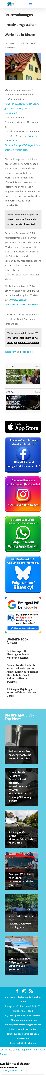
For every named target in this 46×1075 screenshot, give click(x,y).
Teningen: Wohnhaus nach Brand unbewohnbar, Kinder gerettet (20, 879)
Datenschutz (24, 997)
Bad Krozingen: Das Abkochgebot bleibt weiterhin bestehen (18, 654)
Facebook (14, 140)
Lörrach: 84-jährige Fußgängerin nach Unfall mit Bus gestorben (19, 964)
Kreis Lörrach (10, 48)
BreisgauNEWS (32, 43)
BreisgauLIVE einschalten (23, 1043)
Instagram (33, 135)
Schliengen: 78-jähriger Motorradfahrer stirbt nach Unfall (22, 692)
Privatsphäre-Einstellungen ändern (23, 1024)
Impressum (10, 997)
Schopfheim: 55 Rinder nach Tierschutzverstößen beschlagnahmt (21, 922)
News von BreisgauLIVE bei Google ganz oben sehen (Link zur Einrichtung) (22, 108)
